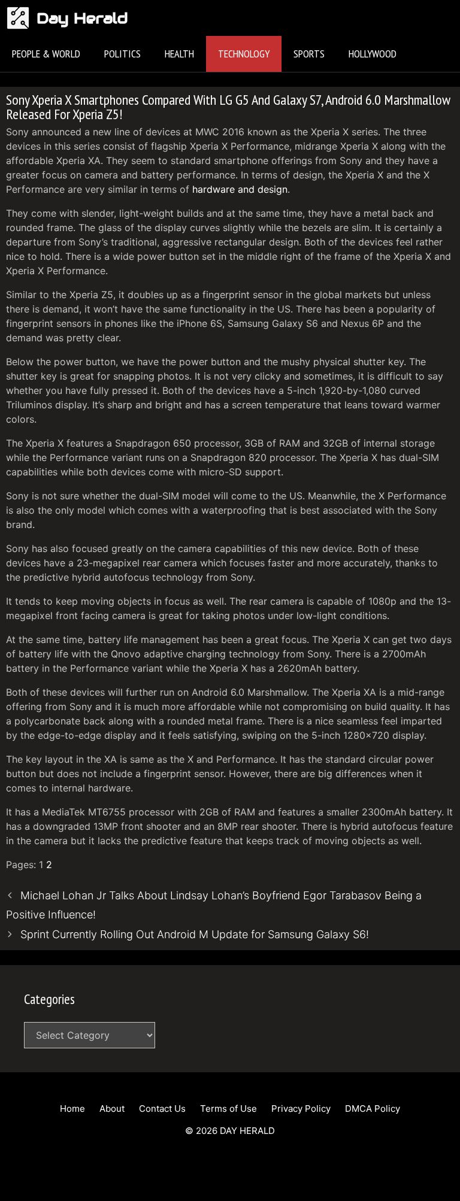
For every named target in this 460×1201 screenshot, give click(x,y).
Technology (244, 53)
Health (179, 53)
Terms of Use (228, 1108)
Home (72, 1108)
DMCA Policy (372, 1108)
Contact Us (162, 1108)
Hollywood (373, 53)
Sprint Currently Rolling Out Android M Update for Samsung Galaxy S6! (194, 934)
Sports (309, 53)
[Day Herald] (21, 18)
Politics (122, 53)
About (112, 1108)
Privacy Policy (301, 1108)
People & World (46, 53)
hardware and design (240, 189)
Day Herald (82, 18)
